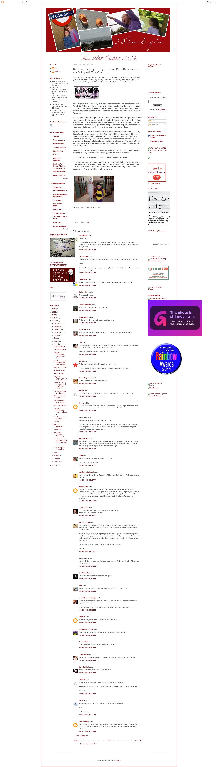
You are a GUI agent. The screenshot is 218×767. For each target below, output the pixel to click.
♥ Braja (81, 700)
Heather (82, 390)
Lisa (80, 342)
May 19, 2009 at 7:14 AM (87, 371)
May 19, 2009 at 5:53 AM (87, 298)
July (55, 338)
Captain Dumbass (85, 305)
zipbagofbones (84, 721)
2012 (54, 312)
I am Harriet (83, 280)
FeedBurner (162, 109)
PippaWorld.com (58, 144)
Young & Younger (59, 140)
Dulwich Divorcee (59, 175)
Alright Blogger (59, 373)
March (56, 456)
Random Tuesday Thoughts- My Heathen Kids (60, 362)
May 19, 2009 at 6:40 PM (87, 647)
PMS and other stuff (60, 405)
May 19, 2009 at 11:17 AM (87, 480)
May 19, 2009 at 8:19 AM (87, 384)
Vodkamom (57, 187)
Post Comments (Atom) (90, 744)
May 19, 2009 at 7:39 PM (87, 660)
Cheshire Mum (58, 151)
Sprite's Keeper (84, 508)
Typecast (56, 136)
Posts (153, 121)
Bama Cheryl (83, 487)
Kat (55, 68)
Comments (154, 125)
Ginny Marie (83, 235)
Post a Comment (82, 736)
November (58, 326)
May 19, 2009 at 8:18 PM (87, 694)
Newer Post (78, 740)
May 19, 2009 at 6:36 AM (87, 323)
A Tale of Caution (59, 370)
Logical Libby (83, 317)
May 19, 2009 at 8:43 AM (87, 396)
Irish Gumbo (57, 200)
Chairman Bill (83, 256)
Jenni (81, 455)
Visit (156, 256)
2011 (54, 315)
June (56, 341)
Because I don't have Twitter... (59, 401)
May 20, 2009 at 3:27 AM (87, 715)
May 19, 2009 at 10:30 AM (88, 448)
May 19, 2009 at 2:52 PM (87, 579)
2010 (54, 318)
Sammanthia (83, 642)
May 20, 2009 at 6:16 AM (87, 731)
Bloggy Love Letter (60, 367)
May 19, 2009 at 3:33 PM (87, 610)
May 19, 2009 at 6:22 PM (87, 635)
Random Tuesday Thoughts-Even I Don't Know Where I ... (60, 385)
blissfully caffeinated (86, 472)
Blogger (118, 761)
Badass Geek (83, 292)
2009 (54, 321)
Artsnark (82, 617)
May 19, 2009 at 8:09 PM (87, 673)
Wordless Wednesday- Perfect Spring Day (59, 355)
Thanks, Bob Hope (60, 349)
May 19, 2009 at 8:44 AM (87, 411)
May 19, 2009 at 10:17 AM (88, 432)
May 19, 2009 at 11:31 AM (87, 501)
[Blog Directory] (153, 388)
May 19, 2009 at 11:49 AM (87, 551)
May (55, 344)
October (57, 329)
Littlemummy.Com (59, 147)
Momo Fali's (57, 222)
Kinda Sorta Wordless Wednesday (59, 434)
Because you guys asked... (60, 397)
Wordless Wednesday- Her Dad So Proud (60, 378)
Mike (80, 585)
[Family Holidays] (158, 286)
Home (108, 740)
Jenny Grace (83, 654)
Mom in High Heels (85, 378)
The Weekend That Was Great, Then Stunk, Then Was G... (60, 441)
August (56, 335)
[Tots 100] (158, 279)
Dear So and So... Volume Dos (60, 448)
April (56, 453)
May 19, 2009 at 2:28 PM (87, 566)
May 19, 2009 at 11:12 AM (87, 465)
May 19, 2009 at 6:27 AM (87, 310)
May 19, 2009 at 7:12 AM (87, 354)
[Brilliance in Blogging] (154, 183)
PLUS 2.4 (56, 155)
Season (81, 403)
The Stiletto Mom (85, 573)
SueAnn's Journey (59, 226)
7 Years (56, 422)
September (58, 332)
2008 (54, 465)
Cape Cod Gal (84, 667)
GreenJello (83, 330)
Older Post (138, 740)
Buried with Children (60, 191)
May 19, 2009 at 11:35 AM (87, 516)
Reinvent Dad (83, 438)
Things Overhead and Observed (60, 392)
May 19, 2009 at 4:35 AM (87, 250)
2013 (54, 309)
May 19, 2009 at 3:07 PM (87, 591)
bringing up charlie (59, 172)
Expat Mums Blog (156, 141)
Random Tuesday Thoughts (60, 418)
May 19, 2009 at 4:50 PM (87, 623)
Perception (57, 429)
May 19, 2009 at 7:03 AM (87, 335)
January (57, 462)
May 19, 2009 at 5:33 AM (87, 273)
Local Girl (57, 71)
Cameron (82, 679)
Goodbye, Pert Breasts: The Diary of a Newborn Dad (59, 166)
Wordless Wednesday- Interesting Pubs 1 (60, 411)
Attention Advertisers (58, 425)
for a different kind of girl (87, 598)
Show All (65, 178)
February (57, 459)
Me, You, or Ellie (84, 522)
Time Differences (59, 346)
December (58, 323)
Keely (81, 361)
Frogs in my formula (86, 629)
